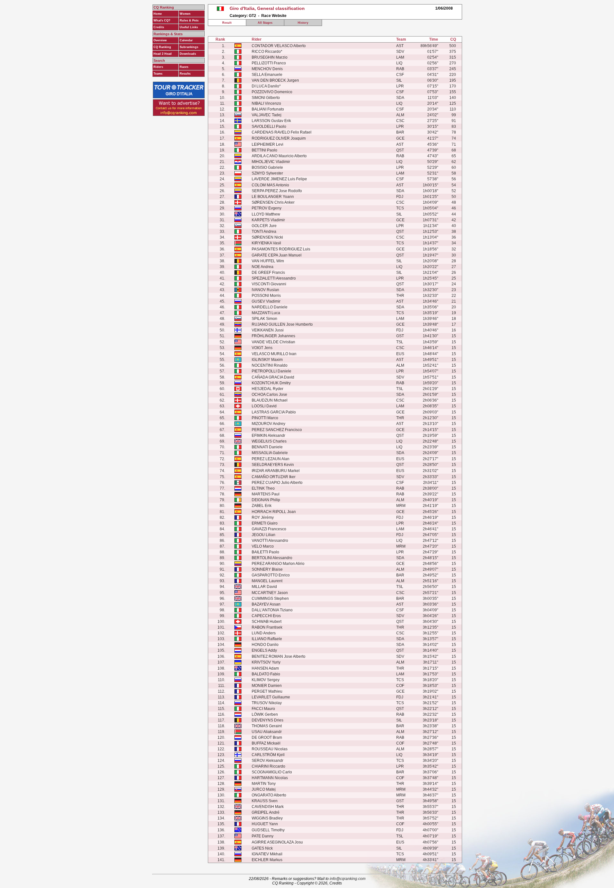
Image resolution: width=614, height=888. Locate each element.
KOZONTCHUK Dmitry (271, 383)
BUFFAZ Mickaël (266, 743)
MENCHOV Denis (267, 69)
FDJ (399, 196)
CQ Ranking (162, 47)
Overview (160, 40)
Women (185, 13)
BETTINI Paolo (264, 150)
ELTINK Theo (263, 488)
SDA (400, 97)
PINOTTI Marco (265, 418)
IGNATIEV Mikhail (267, 854)
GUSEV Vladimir (266, 301)
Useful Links (189, 27)
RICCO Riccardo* (267, 51)
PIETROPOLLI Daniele (271, 371)
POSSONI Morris (266, 295)
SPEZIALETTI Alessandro (274, 278)
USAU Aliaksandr (267, 731)
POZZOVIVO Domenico (272, 92)
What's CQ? (162, 20)
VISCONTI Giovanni (269, 284)
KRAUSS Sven (265, 801)
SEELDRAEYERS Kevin (273, 464)
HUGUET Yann (265, 824)
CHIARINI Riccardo (268, 766)
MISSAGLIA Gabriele (270, 453)
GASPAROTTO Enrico (271, 575)
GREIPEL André (265, 812)
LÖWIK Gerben (265, 714)
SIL (399, 80)
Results (185, 73)
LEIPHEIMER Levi (267, 144)
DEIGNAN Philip (266, 500)
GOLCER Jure (264, 226)
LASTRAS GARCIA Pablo (274, 412)
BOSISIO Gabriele (267, 167)
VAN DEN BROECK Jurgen (275, 80)
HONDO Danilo (265, 644)
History (303, 22)
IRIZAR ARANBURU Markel (276, 470)
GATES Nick (262, 848)
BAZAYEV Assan (266, 604)
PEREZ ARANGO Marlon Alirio (278, 563)
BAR (400, 132)
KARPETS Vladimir (268, 220)
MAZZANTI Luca (266, 313)
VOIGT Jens (262, 348)
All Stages (265, 22)
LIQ (399, 63)
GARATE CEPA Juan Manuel (277, 255)
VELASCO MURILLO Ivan (274, 354)
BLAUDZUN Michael (269, 400)
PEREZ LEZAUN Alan (270, 459)
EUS (400, 354)
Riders (158, 67)
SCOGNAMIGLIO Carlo (272, 772)
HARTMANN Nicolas (270, 778)
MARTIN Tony (264, 783)
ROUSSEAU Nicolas (269, 749)
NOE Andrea (262, 267)
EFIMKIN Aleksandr (268, 435)
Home (158, 13)
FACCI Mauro (263, 708)
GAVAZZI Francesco (269, 529)
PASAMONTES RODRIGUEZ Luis (281, 249)
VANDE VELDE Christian (273, 342)
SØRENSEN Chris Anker (273, 202)
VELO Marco (263, 546)
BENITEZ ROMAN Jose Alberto (278, 656)
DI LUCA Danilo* (266, 86)
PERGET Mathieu (267, 691)
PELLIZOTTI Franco (269, 63)
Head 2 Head (163, 53)
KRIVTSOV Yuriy (266, 662)
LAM (400, 57)
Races (184, 67)
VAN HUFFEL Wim (268, 261)
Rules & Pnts (189, 20)
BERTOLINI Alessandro (272, 558)
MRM (400, 505)
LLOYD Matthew (266, 214)
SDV (400, 51)
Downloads (188, 53)
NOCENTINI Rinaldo (269, 365)
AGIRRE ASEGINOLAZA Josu (277, 842)
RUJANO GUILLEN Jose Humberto (282, 324)
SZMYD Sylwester (267, 173)
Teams (158, 73)
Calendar (186, 40)
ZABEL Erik (262, 505)
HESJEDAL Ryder (267, 389)
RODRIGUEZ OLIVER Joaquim (279, 138)
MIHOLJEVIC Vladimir (271, 161)
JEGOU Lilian (263, 535)
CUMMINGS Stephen (270, 598)
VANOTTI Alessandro (270, 540)
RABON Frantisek (267, 627)
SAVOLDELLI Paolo (269, 126)
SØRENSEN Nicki (267, 237)
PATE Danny (262, 836)
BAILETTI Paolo (265, 552)
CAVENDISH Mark (268, 806)
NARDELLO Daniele (269, 307)
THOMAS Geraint (267, 726)
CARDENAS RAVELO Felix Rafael (281, 132)
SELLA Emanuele (267, 74)
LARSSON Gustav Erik (271, 120)
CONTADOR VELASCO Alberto (279, 46)
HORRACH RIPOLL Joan (274, 511)
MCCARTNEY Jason (270, 593)
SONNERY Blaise (267, 569)
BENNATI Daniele (267, 447)
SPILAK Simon (264, 318)
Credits (159, 27)
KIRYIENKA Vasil (266, 243)
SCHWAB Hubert (266, 621)
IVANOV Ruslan (265, 290)
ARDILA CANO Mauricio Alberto (279, 156)
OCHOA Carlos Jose (269, 394)
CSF (400, 74)
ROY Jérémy (263, 517)
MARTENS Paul (265, 494)
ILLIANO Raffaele (267, 639)
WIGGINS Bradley (267, 818)
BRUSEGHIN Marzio (269, 57)
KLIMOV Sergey (265, 680)
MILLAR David (264, 586)
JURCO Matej (264, 789)
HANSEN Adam (265, 668)
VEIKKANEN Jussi (268, 330)
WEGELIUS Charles (269, 441)
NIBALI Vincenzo (266, 103)
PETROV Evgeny (266, 208)
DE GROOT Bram (267, 737)
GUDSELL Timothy (268, 830)
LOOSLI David (264, 406)
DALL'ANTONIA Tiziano (272, 610)
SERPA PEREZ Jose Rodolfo (277, 191)
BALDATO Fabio (266, 674)
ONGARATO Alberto (269, 795)
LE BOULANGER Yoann (273, 196)
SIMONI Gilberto (266, 97)
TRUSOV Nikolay (267, 703)
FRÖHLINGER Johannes (273, 336)
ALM (400, 115)
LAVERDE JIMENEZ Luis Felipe (279, 179)
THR (400, 295)
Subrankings (189, 47)
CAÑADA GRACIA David (273, 377)
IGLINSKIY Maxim (267, 359)
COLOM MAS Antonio (270, 185)
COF (400, 685)
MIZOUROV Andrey (268, 423)
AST (400, 46)
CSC (400, 120)
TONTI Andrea (264, 231)
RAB (400, 69)
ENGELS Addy (264, 650)
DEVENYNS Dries (267, 720)
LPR (400, 86)
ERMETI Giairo (265, 523)
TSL (399, 342)
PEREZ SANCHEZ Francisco (277, 430)
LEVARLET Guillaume (271, 697)
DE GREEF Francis (268, 272)
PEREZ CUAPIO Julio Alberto (277, 482)
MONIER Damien (267, 685)
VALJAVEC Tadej (266, 115)
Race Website (274, 15)
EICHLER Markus (267, 860)
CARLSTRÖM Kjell (268, 755)
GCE (400, 138)
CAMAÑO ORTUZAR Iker (273, 477)
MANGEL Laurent (267, 581)
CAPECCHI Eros (266, 616)
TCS (400, 208)
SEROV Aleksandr (267, 760)
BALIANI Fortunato (268, 109)
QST (400, 150)
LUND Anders (264, 633)
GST (400, 336)
